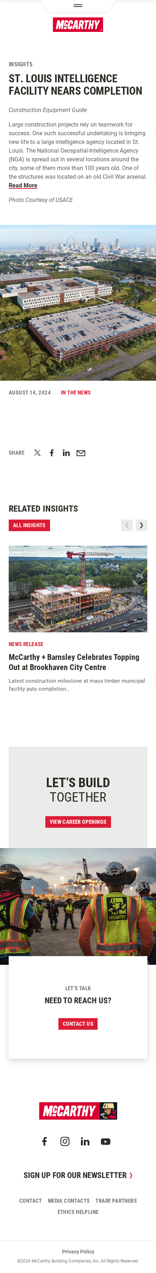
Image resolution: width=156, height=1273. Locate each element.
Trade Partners (116, 1201)
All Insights (29, 525)
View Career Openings (78, 822)
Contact (30, 1201)
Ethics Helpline (78, 1212)
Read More (23, 185)
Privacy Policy (78, 1252)
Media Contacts (69, 1201)
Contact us (78, 1024)
